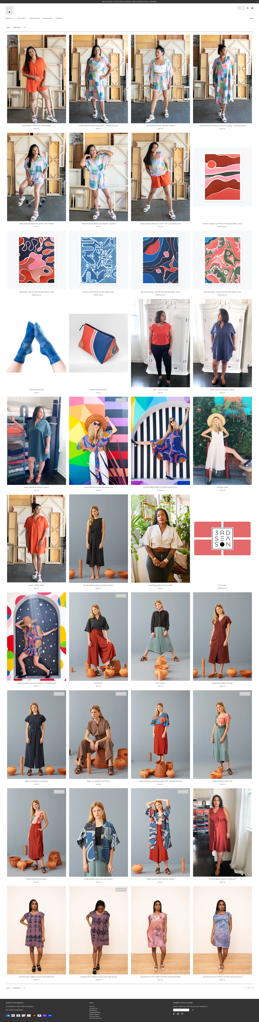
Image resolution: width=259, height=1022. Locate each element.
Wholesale (93, 1010)
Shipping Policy (95, 1012)
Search (92, 1006)
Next (249, 988)
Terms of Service (95, 1018)
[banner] (9, 10)
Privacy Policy (94, 1016)
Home (8, 27)
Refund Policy (94, 1014)
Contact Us (93, 1008)
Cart (251, 18)
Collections (16, 27)
